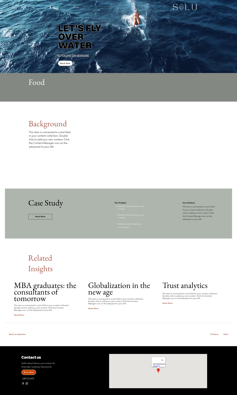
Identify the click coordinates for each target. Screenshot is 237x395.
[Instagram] (54, 7)
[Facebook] (50, 7)
